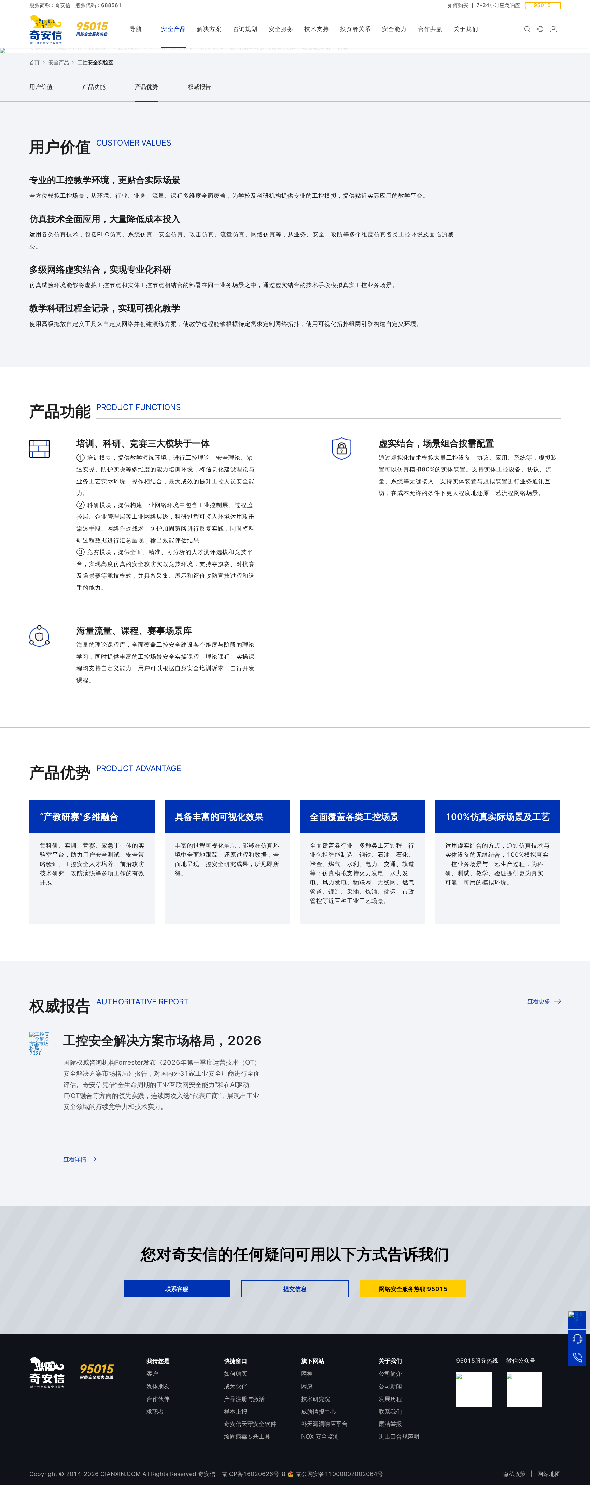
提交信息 (295, 1288)
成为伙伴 (235, 1386)
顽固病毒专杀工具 (247, 1436)
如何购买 (458, 5)
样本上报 (235, 1411)
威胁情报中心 (318, 1411)
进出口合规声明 (399, 1436)
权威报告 (199, 86)
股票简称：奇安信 (49, 5)
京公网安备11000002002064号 (338, 1473)
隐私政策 (514, 1473)
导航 (136, 28)
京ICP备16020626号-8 (253, 1473)
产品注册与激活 (244, 1398)
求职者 (155, 1411)
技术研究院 (315, 1398)
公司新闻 (390, 1386)
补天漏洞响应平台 (324, 1423)
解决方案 (209, 28)
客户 (152, 1373)
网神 (307, 1373)
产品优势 (146, 86)
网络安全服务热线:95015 (413, 1288)
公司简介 (390, 1373)
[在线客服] (577, 1339)
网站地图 (549, 1473)
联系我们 (390, 1411)
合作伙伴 (158, 1398)
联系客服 (176, 1288)
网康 (307, 1386)
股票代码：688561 (98, 5)
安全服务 (281, 28)
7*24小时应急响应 (498, 5)
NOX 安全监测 (320, 1436)
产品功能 (94, 86)
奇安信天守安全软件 (250, 1423)
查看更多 (538, 1001)
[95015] (577, 1357)
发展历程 (390, 1398)
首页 (34, 62)
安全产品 (173, 28)
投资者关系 (355, 28)
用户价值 (41, 86)
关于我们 (465, 28)
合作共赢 (430, 28)
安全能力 (394, 28)
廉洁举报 (390, 1423)
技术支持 (316, 28)
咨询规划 (245, 28)
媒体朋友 (158, 1386)
